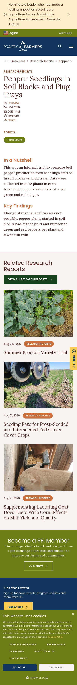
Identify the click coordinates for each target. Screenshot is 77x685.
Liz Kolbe (13, 103)
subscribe (15, 607)
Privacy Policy (55, 636)
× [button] (72, 614)
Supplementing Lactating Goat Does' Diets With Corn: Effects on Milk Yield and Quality (36, 512)
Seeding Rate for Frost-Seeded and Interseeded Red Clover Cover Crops (36, 429)
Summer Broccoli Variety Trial (35, 352)
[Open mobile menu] (71, 46)
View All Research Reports (27, 279)
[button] (38, 678)
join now (36, 566)
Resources (18, 61)
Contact (65, 33)
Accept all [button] (20, 667)
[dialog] (38, 647)
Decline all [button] (56, 667)
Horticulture (14, 140)
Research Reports (42, 61)
